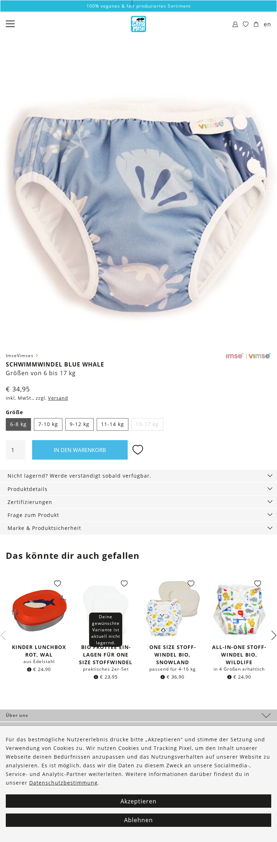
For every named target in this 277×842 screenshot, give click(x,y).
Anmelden (138, 499)
